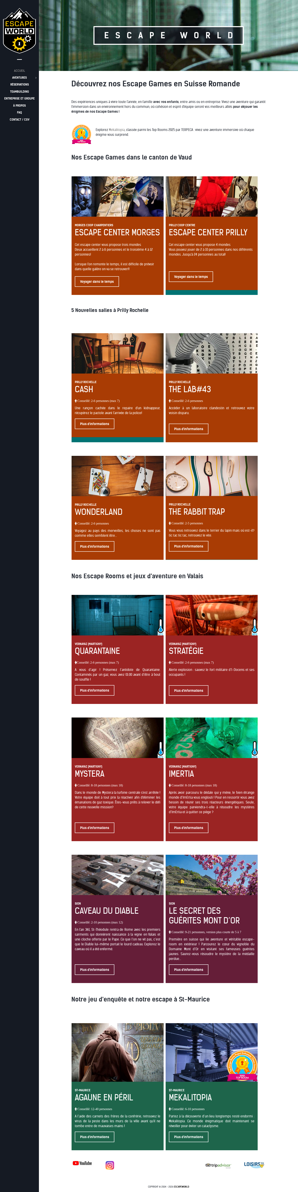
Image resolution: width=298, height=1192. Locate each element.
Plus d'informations (94, 424)
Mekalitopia (117, 130)
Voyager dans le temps (97, 282)
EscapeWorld (181, 1186)
